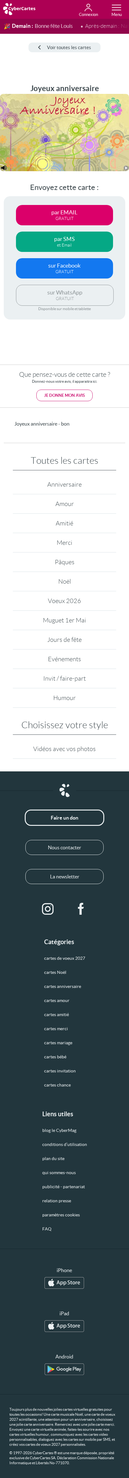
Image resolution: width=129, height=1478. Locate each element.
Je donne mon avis (64, 395)
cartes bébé (55, 1056)
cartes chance (57, 1084)
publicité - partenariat (63, 1186)
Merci (64, 542)
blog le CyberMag (59, 1130)
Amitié (64, 523)
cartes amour (57, 1000)
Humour (64, 697)
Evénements (64, 659)
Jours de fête (64, 639)
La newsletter (64, 876)
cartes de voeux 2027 (64, 958)
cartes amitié (56, 1014)
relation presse (56, 1200)
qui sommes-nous (59, 1172)
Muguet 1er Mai (64, 620)
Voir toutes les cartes (69, 47)
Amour (64, 503)
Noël (64, 581)
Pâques (65, 562)
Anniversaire (64, 484)
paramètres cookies (61, 1214)
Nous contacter (64, 847)
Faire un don (64, 818)
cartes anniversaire (62, 986)
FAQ (46, 1228)
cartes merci (56, 1028)
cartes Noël (55, 972)
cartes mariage (58, 1042)
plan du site (53, 1158)
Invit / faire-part (64, 678)
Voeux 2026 (64, 600)
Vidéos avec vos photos (64, 748)
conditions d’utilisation (64, 1144)
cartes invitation (60, 1070)
